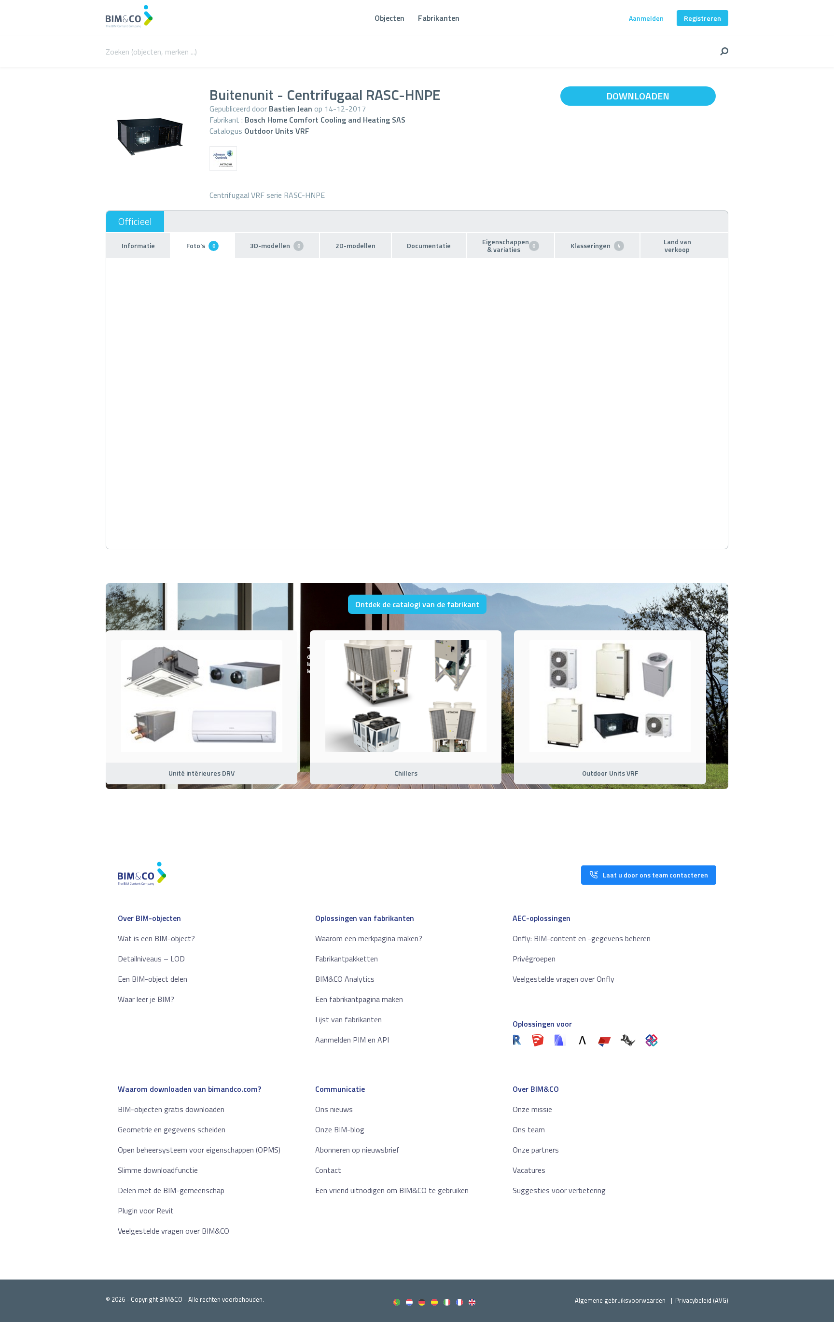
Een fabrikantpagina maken (359, 999)
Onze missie (532, 1109)
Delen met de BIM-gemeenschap (171, 1190)
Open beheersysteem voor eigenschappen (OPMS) (199, 1149)
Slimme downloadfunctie (158, 1170)
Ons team (529, 1129)
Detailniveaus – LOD (151, 958)
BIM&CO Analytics (345, 979)
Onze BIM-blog (339, 1129)
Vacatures (529, 1170)
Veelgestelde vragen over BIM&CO (173, 1231)
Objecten (389, 18)
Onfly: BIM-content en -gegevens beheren (582, 938)
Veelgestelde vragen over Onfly (563, 979)
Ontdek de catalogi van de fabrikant (417, 604)
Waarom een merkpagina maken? (368, 938)
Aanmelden (646, 18)
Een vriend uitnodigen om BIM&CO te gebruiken (392, 1190)
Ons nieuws (334, 1109)
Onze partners (536, 1149)
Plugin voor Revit (146, 1210)
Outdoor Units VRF (276, 131)
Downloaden (637, 95)
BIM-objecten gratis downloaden (171, 1109)
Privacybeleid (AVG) (701, 1300)
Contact (328, 1170)
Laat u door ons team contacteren (655, 875)
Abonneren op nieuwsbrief (357, 1149)
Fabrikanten (438, 18)
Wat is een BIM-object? (156, 938)
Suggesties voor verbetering (559, 1190)
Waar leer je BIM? (146, 999)
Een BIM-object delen (152, 979)
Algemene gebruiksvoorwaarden (620, 1300)
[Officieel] (135, 221)
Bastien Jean (290, 108)
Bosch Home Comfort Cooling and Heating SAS (325, 119)
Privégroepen (534, 958)
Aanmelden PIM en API (352, 1039)
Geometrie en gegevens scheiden (171, 1129)
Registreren (702, 18)
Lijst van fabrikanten (348, 1019)
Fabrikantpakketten (346, 958)
